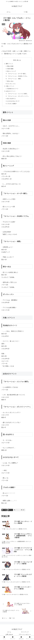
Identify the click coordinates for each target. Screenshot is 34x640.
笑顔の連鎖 (10, 68)
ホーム (9, 632)
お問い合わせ (9, 634)
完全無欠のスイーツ (12, 88)
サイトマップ (25, 632)
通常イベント (9, 63)
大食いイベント (10, 86)
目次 (14, 60)
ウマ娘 (4, 510)
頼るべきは (10, 81)
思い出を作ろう (11, 98)
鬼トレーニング (11, 71)
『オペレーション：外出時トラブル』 (17, 76)
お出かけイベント (11, 91)
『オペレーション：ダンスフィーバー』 (18, 96)
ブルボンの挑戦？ (12, 103)
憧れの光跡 (10, 66)
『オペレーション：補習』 (14, 78)
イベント (18, 510)
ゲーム (10, 510)
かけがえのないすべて (13, 101)
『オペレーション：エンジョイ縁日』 (17, 93)
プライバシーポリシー (25, 634)
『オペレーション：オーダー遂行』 (17, 73)
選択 (23, 510)
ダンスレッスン (11, 83)
